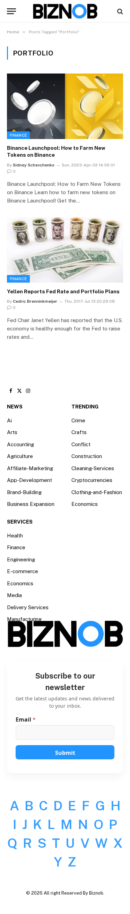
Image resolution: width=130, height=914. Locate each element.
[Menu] (11, 11)
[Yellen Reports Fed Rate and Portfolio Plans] (65, 250)
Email (26, 719)
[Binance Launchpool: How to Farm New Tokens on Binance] (65, 106)
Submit (65, 753)
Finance (18, 135)
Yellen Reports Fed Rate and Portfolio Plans (63, 291)
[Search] (119, 11)
